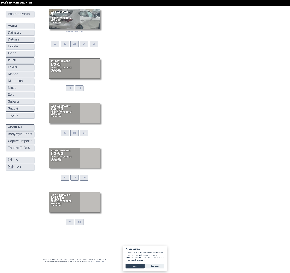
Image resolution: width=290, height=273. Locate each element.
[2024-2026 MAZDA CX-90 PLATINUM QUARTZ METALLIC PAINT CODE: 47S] (74, 167)
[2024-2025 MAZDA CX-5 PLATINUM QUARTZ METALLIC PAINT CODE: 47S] (74, 78)
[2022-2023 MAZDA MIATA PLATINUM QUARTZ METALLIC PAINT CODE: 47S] (74, 212)
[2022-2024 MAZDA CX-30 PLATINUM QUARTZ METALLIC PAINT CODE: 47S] (74, 123)
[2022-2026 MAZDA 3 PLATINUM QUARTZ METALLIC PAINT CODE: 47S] (74, 29)
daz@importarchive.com (97, 261)
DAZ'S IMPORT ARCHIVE (16, 2)
